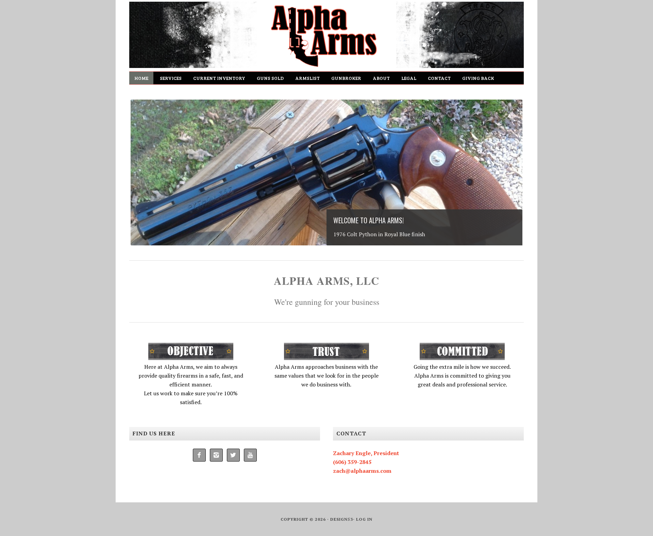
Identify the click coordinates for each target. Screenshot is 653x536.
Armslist (307, 78)
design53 (341, 519)
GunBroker (346, 78)
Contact (439, 78)
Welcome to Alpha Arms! (368, 220)
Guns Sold (270, 78)
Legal (408, 78)
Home (141, 78)
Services (171, 78)
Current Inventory (219, 78)
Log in (364, 519)
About (381, 78)
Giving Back (478, 78)
